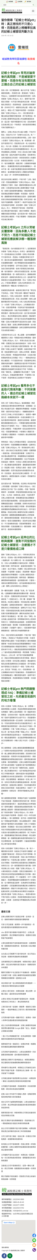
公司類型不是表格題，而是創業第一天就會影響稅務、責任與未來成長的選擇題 (18, 1087)
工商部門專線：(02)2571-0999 (13, 1205)
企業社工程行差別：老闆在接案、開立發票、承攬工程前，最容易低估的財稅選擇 (18, 992)
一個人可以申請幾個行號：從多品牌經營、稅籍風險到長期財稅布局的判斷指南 (18, 1037)
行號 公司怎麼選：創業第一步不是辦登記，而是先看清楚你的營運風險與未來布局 (18, 925)
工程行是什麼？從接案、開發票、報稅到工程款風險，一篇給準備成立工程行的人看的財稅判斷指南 (18, 1010)
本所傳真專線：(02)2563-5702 (13, 1208)
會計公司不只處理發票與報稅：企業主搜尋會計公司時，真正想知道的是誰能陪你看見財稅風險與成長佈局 (18, 1105)
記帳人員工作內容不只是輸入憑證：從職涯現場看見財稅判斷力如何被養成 (18, 1095)
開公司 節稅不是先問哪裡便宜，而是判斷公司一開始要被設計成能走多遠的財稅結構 (18, 1121)
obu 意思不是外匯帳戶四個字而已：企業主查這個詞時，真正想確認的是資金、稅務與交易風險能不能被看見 (18, 935)
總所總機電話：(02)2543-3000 (13, 1199)
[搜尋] (33, 4)
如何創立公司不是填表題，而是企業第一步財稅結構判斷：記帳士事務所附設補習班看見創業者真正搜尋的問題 (18, 1147)
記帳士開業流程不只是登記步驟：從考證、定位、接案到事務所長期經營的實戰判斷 (17, 918)
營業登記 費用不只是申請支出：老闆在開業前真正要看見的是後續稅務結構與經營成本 (18, 1061)
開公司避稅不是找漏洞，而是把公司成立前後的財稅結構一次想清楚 (18, 1177)
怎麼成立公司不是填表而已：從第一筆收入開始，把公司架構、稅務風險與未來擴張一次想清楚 (18, 1168)
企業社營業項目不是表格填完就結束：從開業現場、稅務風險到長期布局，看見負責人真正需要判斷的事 (18, 946)
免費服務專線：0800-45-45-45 (13, 1202)
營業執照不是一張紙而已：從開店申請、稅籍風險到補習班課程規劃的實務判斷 (18, 1045)
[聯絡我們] (34, 1245)
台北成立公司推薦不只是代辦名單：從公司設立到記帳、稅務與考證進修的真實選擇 (18, 955)
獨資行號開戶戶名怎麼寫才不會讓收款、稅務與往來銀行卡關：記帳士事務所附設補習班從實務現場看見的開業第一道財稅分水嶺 (18, 975)
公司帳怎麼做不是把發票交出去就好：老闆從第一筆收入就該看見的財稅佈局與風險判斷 (18, 1079)
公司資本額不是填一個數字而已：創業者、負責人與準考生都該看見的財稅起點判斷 (18, 1018)
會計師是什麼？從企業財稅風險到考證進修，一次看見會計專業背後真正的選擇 (18, 984)
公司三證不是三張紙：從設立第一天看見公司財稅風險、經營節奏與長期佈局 (18, 1137)
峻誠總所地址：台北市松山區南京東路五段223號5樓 (17, 1215)
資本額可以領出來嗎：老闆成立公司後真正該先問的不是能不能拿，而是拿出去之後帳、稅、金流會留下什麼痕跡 (18, 1070)
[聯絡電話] (34, 1250)
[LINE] (34, 1240)
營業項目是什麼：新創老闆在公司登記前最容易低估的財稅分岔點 (18, 1114)
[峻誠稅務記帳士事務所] (12, 10)
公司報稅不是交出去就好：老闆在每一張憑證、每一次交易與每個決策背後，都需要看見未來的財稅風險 (18, 1158)
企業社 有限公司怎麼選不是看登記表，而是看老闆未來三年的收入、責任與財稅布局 (18, 1000)
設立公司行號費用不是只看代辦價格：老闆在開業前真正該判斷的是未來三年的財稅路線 (18, 1129)
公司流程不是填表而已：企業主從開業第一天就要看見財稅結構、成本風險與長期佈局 (18, 1053)
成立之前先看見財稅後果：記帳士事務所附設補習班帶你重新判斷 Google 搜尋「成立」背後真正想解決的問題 (18, 1028)
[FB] (34, 1235)
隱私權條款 (5, 1247)
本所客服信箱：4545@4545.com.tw (15, 1211)
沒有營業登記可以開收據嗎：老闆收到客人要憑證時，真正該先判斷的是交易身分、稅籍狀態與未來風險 (18, 965)
